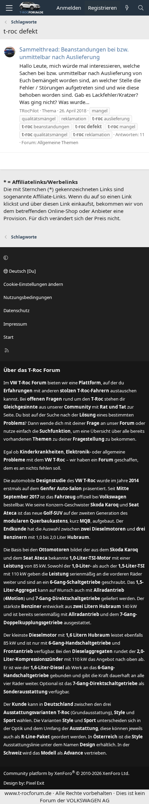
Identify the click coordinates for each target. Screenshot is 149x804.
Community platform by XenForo (66, 773)
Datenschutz (16, 310)
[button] (73, 257)
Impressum (15, 324)
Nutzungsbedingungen (27, 297)
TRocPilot (29, 110)
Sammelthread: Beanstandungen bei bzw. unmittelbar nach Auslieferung (74, 53)
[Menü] (9, 8)
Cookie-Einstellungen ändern (33, 284)
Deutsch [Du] (22, 271)
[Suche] (141, 8)
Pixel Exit (35, 783)
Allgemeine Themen (57, 142)
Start (8, 337)
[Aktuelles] (127, 8)
